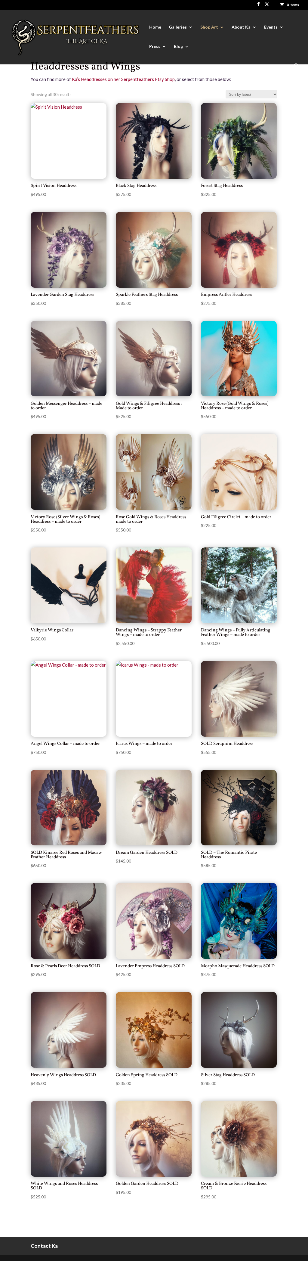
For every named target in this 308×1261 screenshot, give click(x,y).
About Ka (241, 27)
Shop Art (209, 27)
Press (154, 46)
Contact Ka (44, 1246)
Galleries (178, 27)
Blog (178, 46)
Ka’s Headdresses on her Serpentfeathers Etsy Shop (123, 79)
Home (155, 27)
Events (271, 27)
